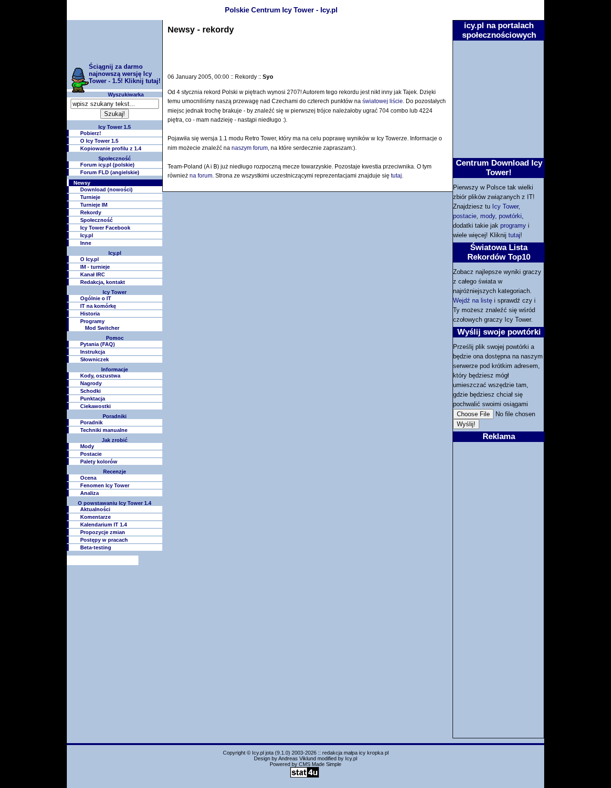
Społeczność (96, 220)
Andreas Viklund (297, 758)
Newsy (82, 183)
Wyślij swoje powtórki (499, 331)
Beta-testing (95, 547)
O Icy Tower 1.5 (99, 141)
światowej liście (382, 101)
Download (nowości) (106, 189)
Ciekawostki (95, 406)
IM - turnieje (95, 267)
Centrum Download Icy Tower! (499, 167)
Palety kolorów (98, 461)
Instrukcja (92, 352)
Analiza (89, 493)
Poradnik (91, 422)
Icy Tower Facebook (105, 228)
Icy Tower (505, 206)
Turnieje (90, 197)
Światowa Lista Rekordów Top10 (498, 252)
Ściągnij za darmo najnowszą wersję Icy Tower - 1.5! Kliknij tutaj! (124, 73)
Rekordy (90, 212)
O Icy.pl (89, 259)
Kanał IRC (92, 274)
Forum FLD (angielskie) (109, 172)
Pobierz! (90, 133)
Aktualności (95, 509)
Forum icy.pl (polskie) (107, 165)
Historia (90, 313)
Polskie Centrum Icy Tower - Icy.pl (281, 10)
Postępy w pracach (104, 540)
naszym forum (250, 148)
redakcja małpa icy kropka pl (355, 753)
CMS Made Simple (320, 764)
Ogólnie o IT (95, 298)
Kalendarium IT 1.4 (103, 524)
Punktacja (92, 398)
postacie (464, 216)
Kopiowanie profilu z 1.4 (110, 148)
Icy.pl (86, 235)
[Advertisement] (114, 41)
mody (487, 216)
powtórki (510, 216)
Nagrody (91, 383)
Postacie (91, 454)
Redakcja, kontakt (102, 282)
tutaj (514, 235)
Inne (85, 243)
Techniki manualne (103, 430)
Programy (92, 321)
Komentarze (95, 517)
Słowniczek (94, 359)
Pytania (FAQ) (97, 344)
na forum (201, 175)
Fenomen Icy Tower (104, 485)
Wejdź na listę (472, 300)
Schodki (90, 391)
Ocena (88, 478)
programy (513, 225)
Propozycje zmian (102, 532)
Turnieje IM (93, 205)
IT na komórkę (98, 306)
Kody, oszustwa (100, 375)
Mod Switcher (102, 328)
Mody (87, 446)
